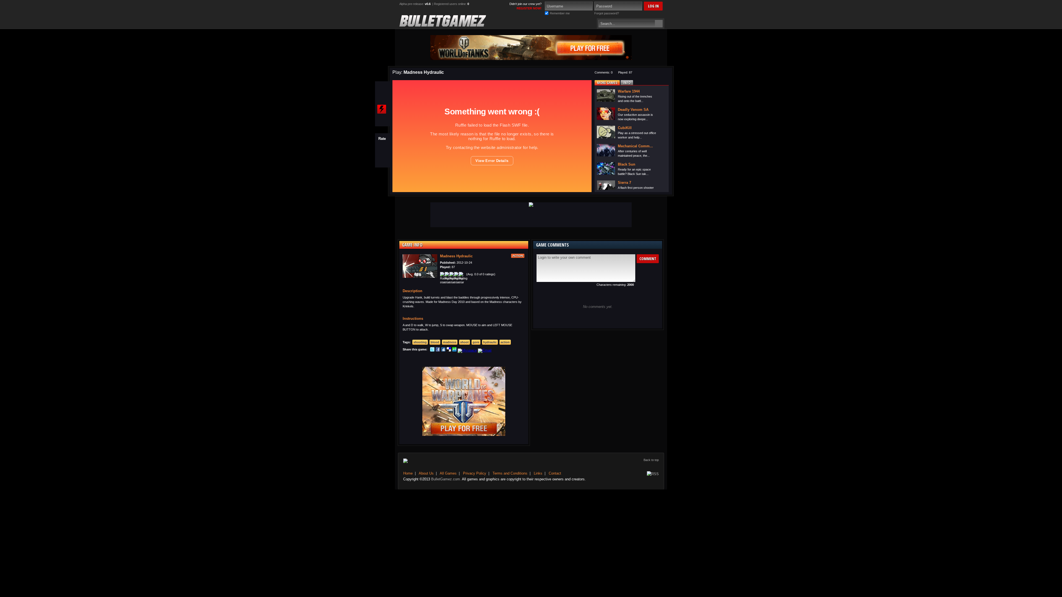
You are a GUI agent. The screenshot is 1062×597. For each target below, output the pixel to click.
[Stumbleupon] (454, 350)
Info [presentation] (627, 82)
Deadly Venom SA (633, 110)
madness (449, 342)
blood (435, 342)
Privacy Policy (474, 473)
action (505, 342)
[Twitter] (432, 350)
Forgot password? (606, 13)
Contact (555, 473)
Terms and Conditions (510, 473)
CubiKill (625, 128)
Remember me (560, 13)
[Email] (484, 350)
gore (476, 342)
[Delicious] (449, 350)
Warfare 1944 (629, 91)
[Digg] (443, 350)
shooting (420, 342)
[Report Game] (381, 109)
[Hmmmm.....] (382, 153)
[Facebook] (438, 350)
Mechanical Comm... (635, 146)
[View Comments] (381, 120)
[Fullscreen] (381, 87)
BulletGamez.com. (446, 479)
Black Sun (626, 164)
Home (408, 473)
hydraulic (490, 342)
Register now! (529, 8)
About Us (426, 473)
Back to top (651, 460)
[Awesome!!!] (382, 145)
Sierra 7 (624, 182)
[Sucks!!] (382, 162)
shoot (464, 342)
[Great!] (382, 149)
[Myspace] (467, 350)
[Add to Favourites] (381, 98)
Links (538, 473)
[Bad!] (382, 158)
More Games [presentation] (607, 82)
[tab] (607, 82)
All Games (448, 473)
